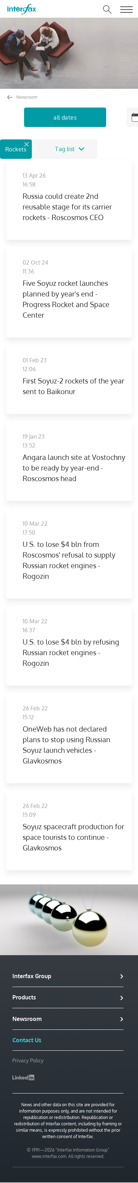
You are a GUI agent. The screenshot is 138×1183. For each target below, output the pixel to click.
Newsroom (26, 97)
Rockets (16, 149)
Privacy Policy (28, 1060)
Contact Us (26, 1040)
